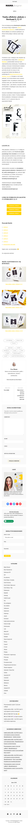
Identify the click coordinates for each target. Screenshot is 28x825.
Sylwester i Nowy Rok (9, 670)
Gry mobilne (7, 605)
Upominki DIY (7, 675)
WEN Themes (17, 822)
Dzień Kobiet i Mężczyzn (9, 585)
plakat (5, 356)
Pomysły (6, 659)
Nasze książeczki (8, 639)
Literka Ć (5, 238)
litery (21, 350)
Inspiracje (6, 613)
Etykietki (6, 592)
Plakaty (14, 343)
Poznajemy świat (8, 662)
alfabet (19, 347)
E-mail (6, 446)
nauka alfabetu (17, 353)
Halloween (6, 608)
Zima (5, 693)
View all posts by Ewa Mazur (14, 379)
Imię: (5, 541)
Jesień (5, 616)
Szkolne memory (17, 736)
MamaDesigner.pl (15, 820)
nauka (7, 353)
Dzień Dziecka (7, 582)
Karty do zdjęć (7, 623)
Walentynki (6, 680)
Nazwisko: (6, 548)
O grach (6, 644)
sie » (8, 804)
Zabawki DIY (7, 688)
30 (8, 801)
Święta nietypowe (8, 667)
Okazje (5, 649)
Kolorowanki (7, 626)
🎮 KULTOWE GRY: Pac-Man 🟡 (11, 714)
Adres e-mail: (7, 534)
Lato (5, 628)
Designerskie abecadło (9, 244)
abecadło (10, 347)
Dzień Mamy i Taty (8, 587)
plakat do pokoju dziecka (17, 356)
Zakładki (6, 690)
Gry (5, 600)
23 (8, 798)
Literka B (5, 233)
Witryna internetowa (9, 453)
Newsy (5, 641)
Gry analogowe (7, 603)
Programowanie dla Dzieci (10, 664)
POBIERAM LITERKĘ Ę (14, 209)
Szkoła (5, 672)
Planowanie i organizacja (10, 654)
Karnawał (6, 618)
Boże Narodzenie (8, 569)
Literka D (5, 241)
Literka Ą (5, 230)
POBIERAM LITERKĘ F (14, 213)
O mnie (5, 646)
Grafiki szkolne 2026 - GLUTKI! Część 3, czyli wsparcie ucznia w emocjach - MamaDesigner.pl (13, 734)
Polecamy (6, 657)
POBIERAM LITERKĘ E (14, 205)
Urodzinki (6, 677)
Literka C (5, 235)
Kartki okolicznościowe (9, 621)
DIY (5, 574)
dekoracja (6, 350)
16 (8, 795)
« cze (5, 804)
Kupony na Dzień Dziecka (10, 743)
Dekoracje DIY (7, 572)
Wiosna (5, 685)
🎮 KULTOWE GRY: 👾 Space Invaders (13, 716)
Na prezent (6, 634)
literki (14, 350)
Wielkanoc (6, 682)
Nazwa (6, 438)
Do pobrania (9, 340)
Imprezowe (6, 610)
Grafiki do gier (7, 598)
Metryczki (6, 631)
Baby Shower (7, 567)
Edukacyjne (19, 340)
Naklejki (6, 636)
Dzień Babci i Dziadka (9, 580)
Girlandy (6, 595)
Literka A (5, 227)
